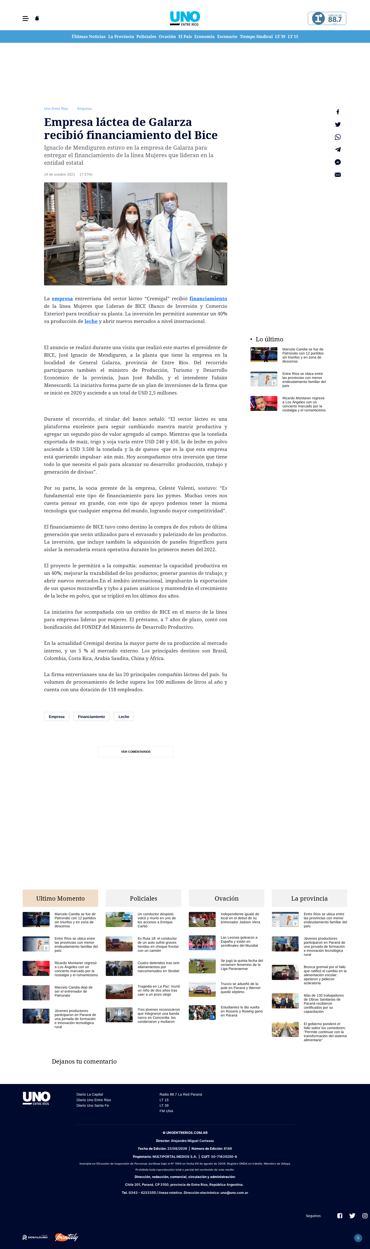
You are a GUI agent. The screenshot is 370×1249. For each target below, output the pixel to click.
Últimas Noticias (89, 37)
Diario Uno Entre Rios (94, 1100)
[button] (26, 18)
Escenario (227, 37)
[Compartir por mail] (338, 175)
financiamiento (208, 298)
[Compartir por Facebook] (338, 112)
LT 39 (280, 37)
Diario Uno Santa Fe (93, 1105)
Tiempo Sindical (256, 37)
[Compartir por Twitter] (338, 124)
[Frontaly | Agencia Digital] (63, 1237)
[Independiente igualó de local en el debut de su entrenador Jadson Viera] (226, 919)
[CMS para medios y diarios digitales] (35, 1237)
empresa (62, 298)
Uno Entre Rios (56, 108)
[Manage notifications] (358, 1238)
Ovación (167, 37)
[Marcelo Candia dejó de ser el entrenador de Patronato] (60, 992)
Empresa (84, 108)
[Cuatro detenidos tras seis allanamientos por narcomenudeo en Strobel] (143, 968)
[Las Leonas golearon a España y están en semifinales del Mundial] (226, 942)
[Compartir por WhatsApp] (338, 137)
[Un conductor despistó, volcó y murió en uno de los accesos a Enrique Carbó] (143, 920)
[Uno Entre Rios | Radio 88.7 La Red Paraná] (326, 18)
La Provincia (121, 37)
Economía (204, 37)
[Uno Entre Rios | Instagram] (365, 1216)
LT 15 (293, 37)
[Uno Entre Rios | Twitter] (352, 1216)
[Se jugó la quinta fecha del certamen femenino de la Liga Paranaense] (226, 966)
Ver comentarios (136, 751)
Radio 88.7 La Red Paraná (181, 1094)
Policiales (146, 37)
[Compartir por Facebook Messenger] (338, 162)
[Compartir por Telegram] (338, 150)
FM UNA (166, 1111)
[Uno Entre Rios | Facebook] (340, 1216)
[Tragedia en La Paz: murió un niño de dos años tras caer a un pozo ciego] (143, 991)
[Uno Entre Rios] (185, 18)
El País (185, 37)
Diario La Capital (90, 1094)
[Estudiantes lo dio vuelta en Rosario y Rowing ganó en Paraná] (226, 1012)
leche (91, 321)
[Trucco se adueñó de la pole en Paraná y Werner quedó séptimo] (226, 989)
